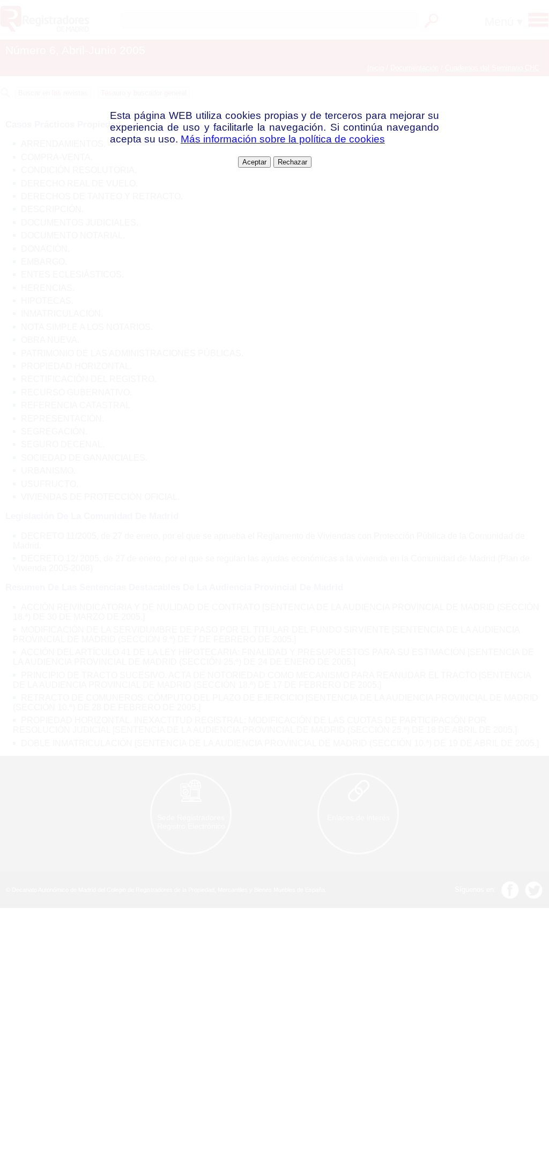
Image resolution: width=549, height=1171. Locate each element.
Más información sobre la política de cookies (283, 139)
